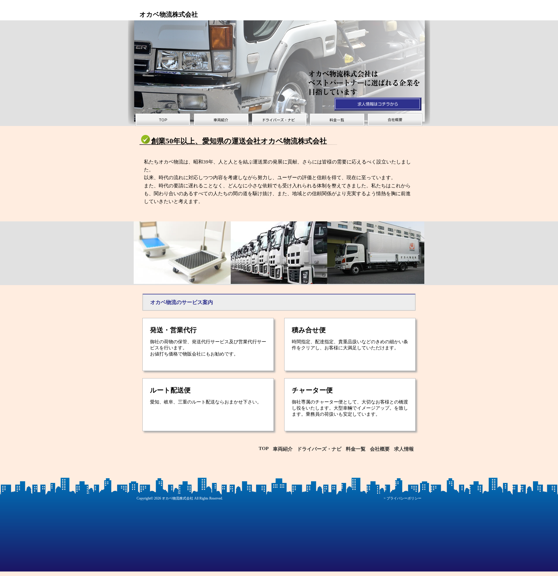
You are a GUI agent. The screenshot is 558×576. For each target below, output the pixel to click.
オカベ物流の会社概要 (395, 119)
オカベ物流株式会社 (177, 498)
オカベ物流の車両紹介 (221, 119)
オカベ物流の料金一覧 (337, 119)
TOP (264, 448)
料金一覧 (356, 449)
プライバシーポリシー (404, 498)
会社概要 (380, 449)
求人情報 (404, 449)
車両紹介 (283, 449)
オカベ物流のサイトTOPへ (163, 119)
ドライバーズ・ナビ (279, 119)
